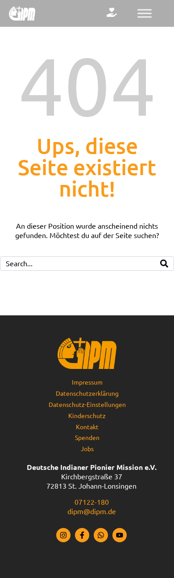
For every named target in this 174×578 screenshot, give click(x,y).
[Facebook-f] (82, 535)
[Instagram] (63, 535)
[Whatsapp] (101, 535)
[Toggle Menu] (144, 13)
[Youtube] (119, 535)
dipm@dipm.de (91, 511)
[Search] (164, 263)
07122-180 (92, 502)
